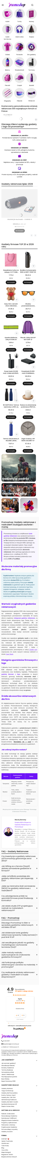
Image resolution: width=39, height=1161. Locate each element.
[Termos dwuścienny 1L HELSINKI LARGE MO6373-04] (11, 428)
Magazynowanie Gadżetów (9, 1120)
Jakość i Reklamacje (7, 1074)
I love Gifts (4, 1150)
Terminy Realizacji (7, 1070)
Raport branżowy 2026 (8, 1081)
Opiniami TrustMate (19, 138)
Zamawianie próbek (7, 1072)
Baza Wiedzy (5, 1079)
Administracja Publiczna (9, 1100)
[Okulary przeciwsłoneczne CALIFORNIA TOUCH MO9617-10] (28, 294)
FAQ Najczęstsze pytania (9, 1077)
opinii (24, 991)
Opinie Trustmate (7, 1141)
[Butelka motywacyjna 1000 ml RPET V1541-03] (28, 260)
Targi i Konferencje (7, 1091)
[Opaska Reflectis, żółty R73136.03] (11, 327)
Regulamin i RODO (7, 1154)
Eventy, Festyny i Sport (8, 1095)
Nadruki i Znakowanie (8, 1114)
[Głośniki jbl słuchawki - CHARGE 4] (19, 203)
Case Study (5, 1146)
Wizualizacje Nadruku (8, 1065)
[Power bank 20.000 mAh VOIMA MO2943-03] (11, 361)
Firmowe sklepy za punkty (9, 1129)
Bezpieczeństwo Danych (9, 1157)
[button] (13, 995)
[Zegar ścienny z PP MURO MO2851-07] (28, 428)
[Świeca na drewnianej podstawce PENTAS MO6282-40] (28, 395)
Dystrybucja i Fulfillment (9, 1118)
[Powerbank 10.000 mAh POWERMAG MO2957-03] (28, 361)
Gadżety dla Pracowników (9, 1093)
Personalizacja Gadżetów (9, 1116)
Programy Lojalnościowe (9, 1123)
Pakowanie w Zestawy (8, 1125)
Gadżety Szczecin (7, 1131)
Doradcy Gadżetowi (7, 1068)
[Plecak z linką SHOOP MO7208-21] (28, 327)
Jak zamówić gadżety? (8, 1063)
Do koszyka (19, 231)
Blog (2, 1148)
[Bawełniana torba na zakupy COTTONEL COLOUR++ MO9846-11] (11, 260)
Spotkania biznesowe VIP (9, 1104)
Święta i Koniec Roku (7, 1106)
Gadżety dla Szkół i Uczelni (9, 1102)
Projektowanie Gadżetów (9, 1127)
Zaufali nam (5, 1143)
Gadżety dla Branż (7, 1088)
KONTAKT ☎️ (5, 1139)
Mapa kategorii (6, 1152)
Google (34, 138)
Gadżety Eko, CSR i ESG (8, 1097)
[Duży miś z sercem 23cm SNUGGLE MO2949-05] (11, 294)
